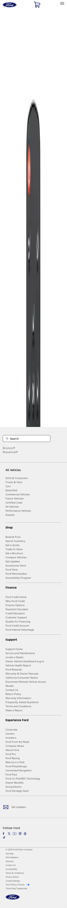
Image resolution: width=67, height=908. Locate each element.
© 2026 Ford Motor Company (19, 849)
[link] (10, 854)
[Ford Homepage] (13, 899)
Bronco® (9, 448)
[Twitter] (9, 833)
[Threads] (25, 833)
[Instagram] (20, 833)
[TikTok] (4, 837)
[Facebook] (4, 833)
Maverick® (10, 452)
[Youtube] (14, 833)
